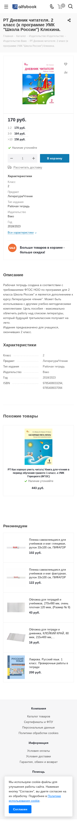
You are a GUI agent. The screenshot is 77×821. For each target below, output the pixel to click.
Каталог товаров (38, 716)
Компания (38, 708)
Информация (38, 743)
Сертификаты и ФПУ (38, 722)
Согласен (20, 809)
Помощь (38, 771)
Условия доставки (38, 756)
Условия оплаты (38, 750)
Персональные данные (38, 727)
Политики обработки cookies (38, 733)
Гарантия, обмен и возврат (39, 762)
